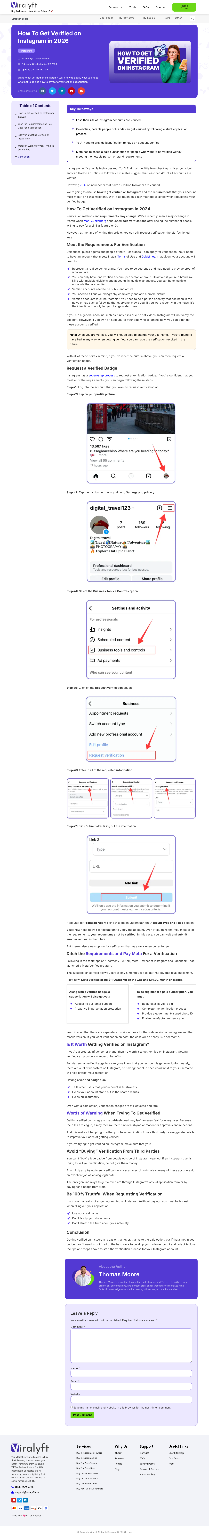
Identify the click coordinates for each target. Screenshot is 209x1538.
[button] (192, 18)
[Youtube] (13, 1500)
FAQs (146, 7)
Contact (161, 7)
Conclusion (24, 156)
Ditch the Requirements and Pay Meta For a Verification (34, 125)
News (167, 18)
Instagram (26, 50)
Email (75, 1381)
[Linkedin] (25, 1500)
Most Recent (107, 18)
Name (75, 1368)
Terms (121, 256)
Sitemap (127, 1532)
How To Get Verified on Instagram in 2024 (36, 115)
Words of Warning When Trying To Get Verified (36, 147)
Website (75, 1394)
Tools (132, 7)
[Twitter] (19, 1500)
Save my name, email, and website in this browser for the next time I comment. (122, 1407)
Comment (78, 1326)
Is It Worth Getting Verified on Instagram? (33, 136)
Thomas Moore (119, 1274)
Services (114, 7)
